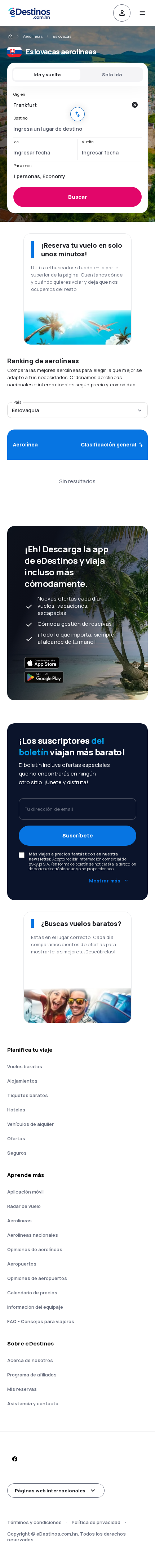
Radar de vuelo (24, 1206)
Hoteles (16, 1109)
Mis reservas (22, 1389)
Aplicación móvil (25, 1191)
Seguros (17, 1153)
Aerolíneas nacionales (32, 1235)
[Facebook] (14, 1459)
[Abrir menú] (142, 13)
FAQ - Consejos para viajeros (40, 1321)
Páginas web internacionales (50, 1490)
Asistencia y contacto (32, 1403)
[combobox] (70, 105)
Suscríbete (77, 835)
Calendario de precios (32, 1292)
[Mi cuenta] (121, 13)
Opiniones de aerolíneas (34, 1249)
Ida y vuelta (47, 74)
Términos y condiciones (34, 1522)
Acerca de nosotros (30, 1360)
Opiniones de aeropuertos (37, 1278)
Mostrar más (104, 880)
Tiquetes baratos (27, 1095)
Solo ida (112, 74)
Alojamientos (22, 1081)
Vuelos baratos (24, 1066)
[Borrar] (134, 105)
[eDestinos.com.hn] (10, 36)
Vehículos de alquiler (30, 1124)
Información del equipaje (35, 1307)
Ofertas (16, 1138)
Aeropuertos (21, 1263)
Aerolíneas (33, 36)
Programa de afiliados (32, 1374)
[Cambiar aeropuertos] (77, 114)
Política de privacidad (96, 1522)
